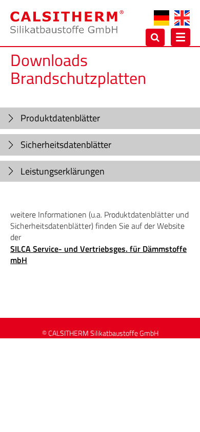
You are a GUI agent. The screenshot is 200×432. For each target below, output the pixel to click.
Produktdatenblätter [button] (60, 118)
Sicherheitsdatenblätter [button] (66, 145)
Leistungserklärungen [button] (63, 171)
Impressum (123, 347)
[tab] (100, 118)
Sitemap (159, 347)
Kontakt (87, 347)
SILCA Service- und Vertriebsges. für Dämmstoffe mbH (98, 254)
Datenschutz (50, 347)
